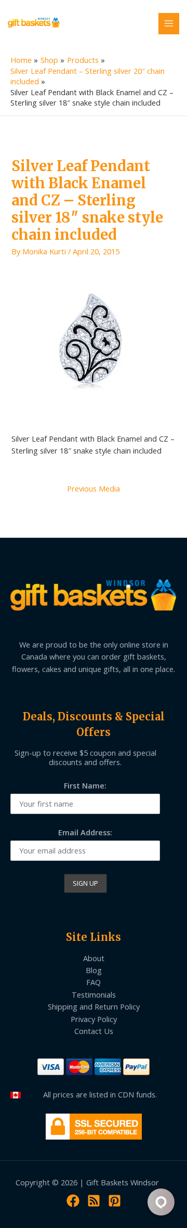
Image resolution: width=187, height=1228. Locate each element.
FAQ (93, 982)
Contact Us (93, 1031)
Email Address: (85, 832)
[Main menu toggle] (168, 23)
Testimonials (94, 994)
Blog (94, 970)
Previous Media (93, 488)
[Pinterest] (114, 1200)
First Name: (85, 785)
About (93, 958)
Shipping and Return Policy (94, 1006)
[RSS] (93, 1200)
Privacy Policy (94, 1019)
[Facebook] (72, 1200)
